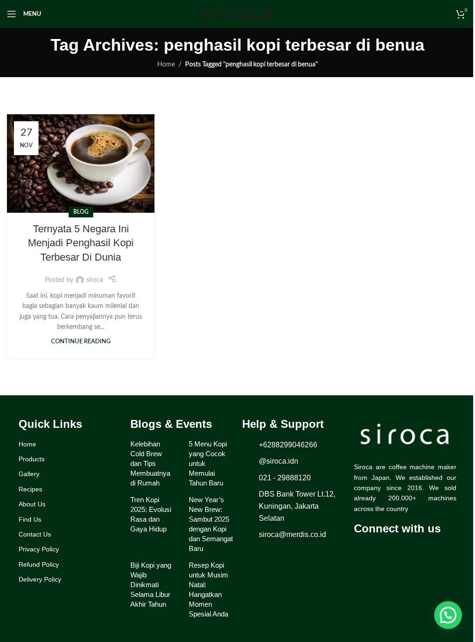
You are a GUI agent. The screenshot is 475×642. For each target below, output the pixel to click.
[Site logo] (237, 14)
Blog (81, 212)
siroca (94, 280)
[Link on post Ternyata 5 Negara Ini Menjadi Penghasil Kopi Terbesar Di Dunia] (80, 163)
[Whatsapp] (398, 550)
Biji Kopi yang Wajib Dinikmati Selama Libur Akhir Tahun (150, 584)
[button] (448, 615)
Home (166, 64)
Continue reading (80, 341)
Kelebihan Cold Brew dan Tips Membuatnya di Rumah (150, 463)
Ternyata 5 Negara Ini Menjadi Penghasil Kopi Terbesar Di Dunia (81, 243)
